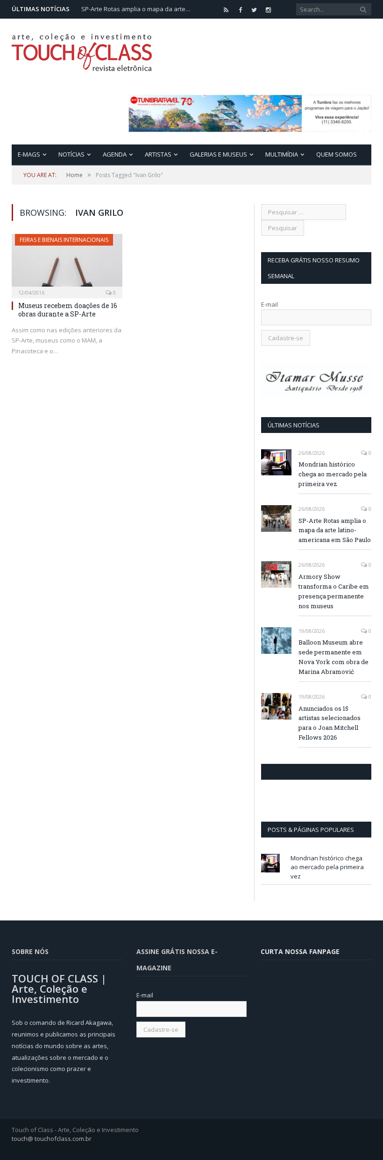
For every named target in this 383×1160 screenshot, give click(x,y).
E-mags (29, 154)
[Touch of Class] (82, 50)
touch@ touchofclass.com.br (52, 1138)
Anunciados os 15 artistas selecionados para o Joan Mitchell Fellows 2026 (329, 723)
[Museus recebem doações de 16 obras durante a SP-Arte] (67, 263)
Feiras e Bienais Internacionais (64, 240)
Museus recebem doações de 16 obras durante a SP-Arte (67, 309)
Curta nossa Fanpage (301, 772)
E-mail (269, 304)
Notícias (71, 154)
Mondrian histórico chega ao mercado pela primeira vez (332, 474)
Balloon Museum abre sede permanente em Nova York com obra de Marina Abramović (333, 657)
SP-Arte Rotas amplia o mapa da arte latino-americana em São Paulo (137, 9)
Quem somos (336, 154)
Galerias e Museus (218, 154)
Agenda (115, 154)
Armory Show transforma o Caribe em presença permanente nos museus (333, 591)
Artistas (158, 154)
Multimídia (281, 154)
